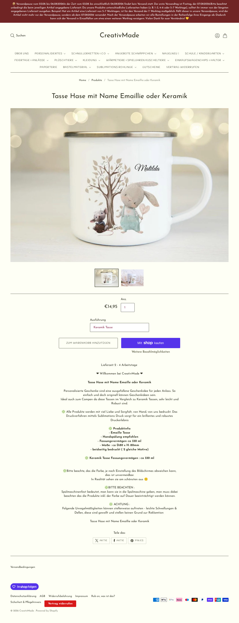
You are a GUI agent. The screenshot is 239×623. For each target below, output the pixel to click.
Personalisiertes (48, 53)
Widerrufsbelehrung (60, 596)
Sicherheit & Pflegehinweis (25, 602)
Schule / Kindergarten (203, 53)
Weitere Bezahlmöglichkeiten (151, 351)
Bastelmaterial (75, 67)
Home (82, 80)
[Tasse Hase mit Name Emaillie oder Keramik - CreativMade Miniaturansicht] (106, 277)
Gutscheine (151, 67)
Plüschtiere (64, 60)
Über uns (22, 53)
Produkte (96, 80)
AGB (42, 596)
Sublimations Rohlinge (115, 67)
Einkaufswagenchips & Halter (198, 60)
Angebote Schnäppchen (134, 53)
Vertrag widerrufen (182, 67)
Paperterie (48, 67)
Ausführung (98, 319)
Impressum (81, 596)
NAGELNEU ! (170, 53)
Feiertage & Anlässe (30, 60)
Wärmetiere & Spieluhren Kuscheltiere (136, 60)
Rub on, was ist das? (103, 596)
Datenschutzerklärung (23, 596)
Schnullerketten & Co (89, 53)
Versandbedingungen (22, 567)
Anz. (123, 299)
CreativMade (119, 35)
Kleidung (90, 60)
